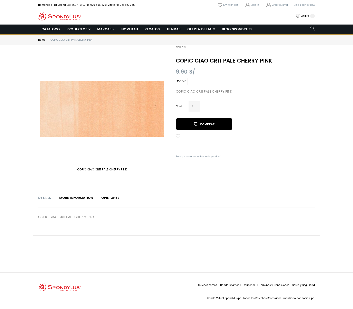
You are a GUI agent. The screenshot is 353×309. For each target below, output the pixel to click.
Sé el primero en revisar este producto (199, 157)
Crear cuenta (280, 5)
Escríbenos (249, 285)
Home (41, 40)
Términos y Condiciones (275, 285)
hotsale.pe (308, 298)
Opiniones (110, 197)
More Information (76, 197)
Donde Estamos (230, 285)
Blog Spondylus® (304, 5)
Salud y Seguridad (303, 285)
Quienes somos (207, 285)
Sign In (255, 5)
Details (44, 197)
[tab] (44, 197)
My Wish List (230, 5)
